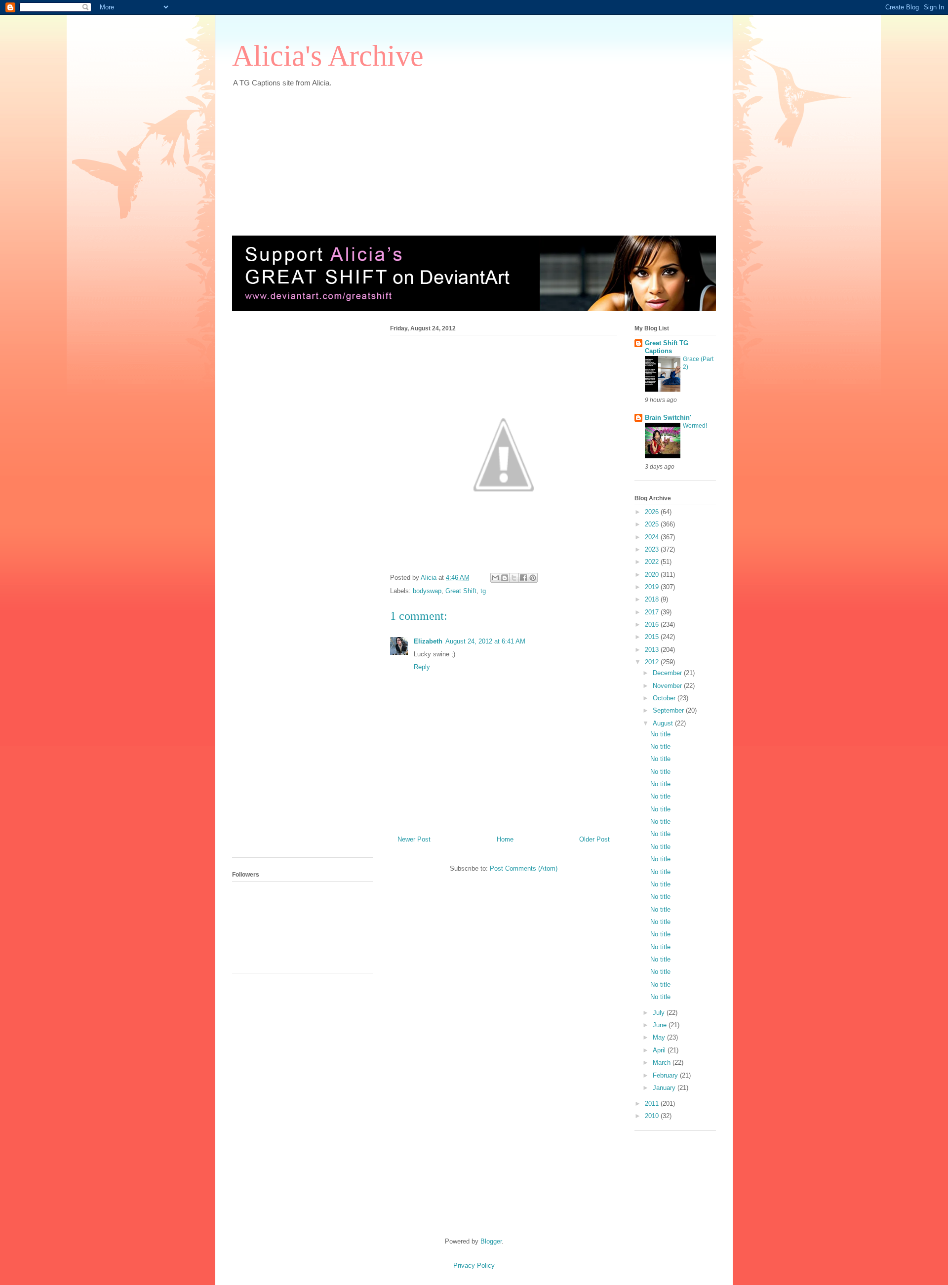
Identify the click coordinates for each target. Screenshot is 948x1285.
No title (660, 734)
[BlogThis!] (505, 578)
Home (505, 839)
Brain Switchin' (668, 417)
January (665, 1087)
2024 (653, 537)
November (668, 685)
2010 (653, 1116)
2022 (653, 561)
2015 (653, 637)
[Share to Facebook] (523, 578)
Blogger (491, 1241)
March (662, 1062)
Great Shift (460, 591)
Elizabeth (428, 641)
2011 (653, 1103)
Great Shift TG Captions (666, 347)
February (666, 1075)
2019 (653, 587)
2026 (653, 512)
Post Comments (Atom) (523, 868)
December (668, 673)
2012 (653, 662)
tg (483, 591)
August (664, 723)
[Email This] (495, 578)
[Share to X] (514, 578)
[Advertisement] (471, 156)
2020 (653, 574)
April (660, 1050)
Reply (422, 667)
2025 (653, 524)
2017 (653, 612)
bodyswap (427, 591)
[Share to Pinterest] (533, 578)
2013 (653, 649)
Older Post (594, 839)
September (669, 710)
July (660, 1012)
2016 (653, 624)
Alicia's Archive (328, 56)
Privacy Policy (474, 1265)
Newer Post (414, 839)
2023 (653, 549)
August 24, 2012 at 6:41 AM (485, 641)
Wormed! (695, 425)
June (661, 1025)
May (660, 1037)
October (665, 698)
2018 (653, 599)
